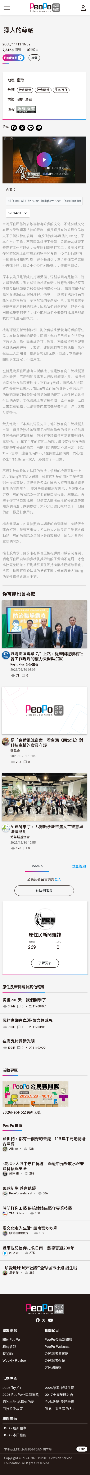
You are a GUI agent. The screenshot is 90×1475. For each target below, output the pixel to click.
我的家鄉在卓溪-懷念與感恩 (28, 1020)
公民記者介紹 (55, 1360)
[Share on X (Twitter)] (22, 128)
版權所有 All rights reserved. (27, 109)
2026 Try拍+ (12, 1387)
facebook (38, 1320)
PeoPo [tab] (37, 866)
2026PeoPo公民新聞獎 (22, 1112)
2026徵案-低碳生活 (60, 1387)
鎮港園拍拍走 (18, 1233)
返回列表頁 (44, 890)
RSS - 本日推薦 (14, 1434)
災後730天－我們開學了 (24, 1000)
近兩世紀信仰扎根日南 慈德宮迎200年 (38, 1248)
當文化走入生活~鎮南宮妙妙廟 (30, 1228)
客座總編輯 (53, 1367)
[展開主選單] (7, 8)
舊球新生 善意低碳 (19, 1188)
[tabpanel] (44, 879)
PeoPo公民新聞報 (58, 1339)
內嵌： (11, 190)
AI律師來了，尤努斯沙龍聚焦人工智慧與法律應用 (46, 829)
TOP (82, 1449)
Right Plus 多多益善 (24, 664)
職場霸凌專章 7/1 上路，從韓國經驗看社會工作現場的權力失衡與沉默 (46, 656)
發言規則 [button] (79, 866)
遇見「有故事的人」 (60, 1408)
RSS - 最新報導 (14, 1428)
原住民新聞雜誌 (45, 934)
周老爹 (14, 1273)
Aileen (13, 1149)
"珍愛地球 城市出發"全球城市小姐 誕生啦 (40, 1267)
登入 (57, 879)
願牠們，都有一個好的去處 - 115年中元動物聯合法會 (44, 1141)
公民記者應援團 (56, 1353)
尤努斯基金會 (20, 837)
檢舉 (34, 57)
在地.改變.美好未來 (59, 1401)
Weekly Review (15, 1360)
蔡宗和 (14, 1173)
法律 (28, 99)
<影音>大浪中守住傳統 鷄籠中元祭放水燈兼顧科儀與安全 (43, 1165)
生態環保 (61, 90)
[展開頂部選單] (83, 8)
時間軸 (8, 1353)
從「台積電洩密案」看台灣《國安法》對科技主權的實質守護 (46, 742)
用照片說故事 (13, 1408)
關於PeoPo (11, 1339)
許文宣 (14, 1253)
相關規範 (9, 1346)
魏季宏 (15, 751)
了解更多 (45, 963)
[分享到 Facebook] (14, 128)
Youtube (51, 1320)
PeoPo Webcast (20, 1193)
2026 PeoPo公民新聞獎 (21, 1394)
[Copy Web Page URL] (39, 128)
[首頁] (45, 7)
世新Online (16, 1213)
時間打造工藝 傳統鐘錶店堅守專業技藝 (37, 1208)
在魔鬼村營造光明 (19, 1041)
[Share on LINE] (30, 128)
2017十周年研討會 (59, 1394)
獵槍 (20, 99)
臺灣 (20, 80)
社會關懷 (25, 90)
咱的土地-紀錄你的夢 (18, 1401)
